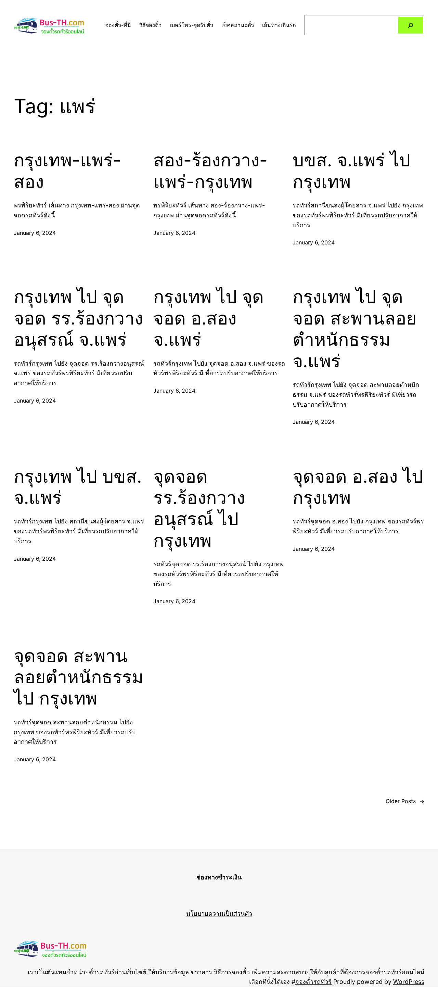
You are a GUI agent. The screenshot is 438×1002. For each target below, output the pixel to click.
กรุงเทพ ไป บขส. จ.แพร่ (78, 487)
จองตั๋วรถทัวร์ (313, 981)
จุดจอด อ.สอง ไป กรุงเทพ (358, 487)
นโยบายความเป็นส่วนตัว (219, 913)
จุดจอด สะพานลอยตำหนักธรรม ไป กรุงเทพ (78, 677)
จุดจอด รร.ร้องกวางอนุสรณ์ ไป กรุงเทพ (199, 508)
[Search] (410, 25)
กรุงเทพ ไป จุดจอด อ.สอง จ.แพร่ (208, 318)
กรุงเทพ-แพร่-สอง (67, 171)
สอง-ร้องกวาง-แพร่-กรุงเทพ (210, 171)
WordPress (408, 981)
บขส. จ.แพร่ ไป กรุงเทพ (351, 171)
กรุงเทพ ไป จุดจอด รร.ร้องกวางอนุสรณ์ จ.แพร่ (78, 318)
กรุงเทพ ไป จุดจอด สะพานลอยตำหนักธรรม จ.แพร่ (354, 328)
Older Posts (405, 801)
